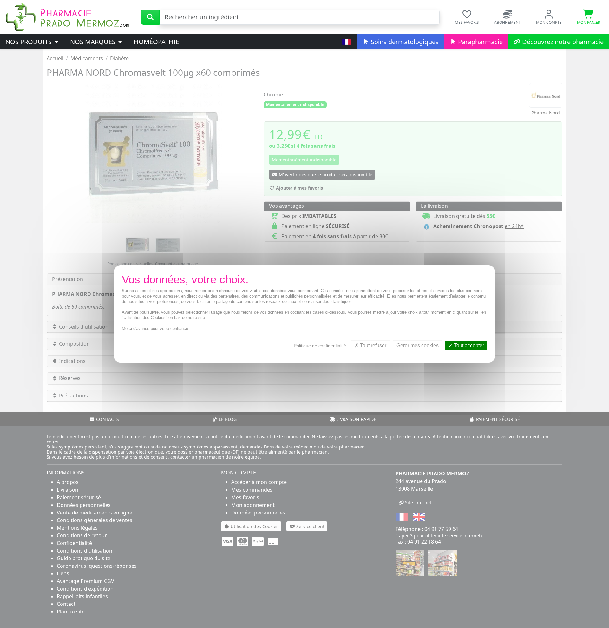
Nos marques (93, 41)
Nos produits (29, 41)
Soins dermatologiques (404, 41)
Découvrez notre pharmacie (562, 41)
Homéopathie (156, 41)
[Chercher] (150, 17)
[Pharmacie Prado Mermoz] (67, 16)
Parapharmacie (479, 41)
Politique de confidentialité (320, 345)
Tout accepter (468, 345)
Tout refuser (372, 345)
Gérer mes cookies (417, 345)
